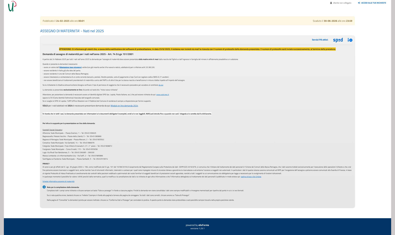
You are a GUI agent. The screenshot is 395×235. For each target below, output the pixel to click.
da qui (161, 84)
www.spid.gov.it (162, 94)
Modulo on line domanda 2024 (124, 105)
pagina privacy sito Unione (251, 176)
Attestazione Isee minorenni (70, 67)
